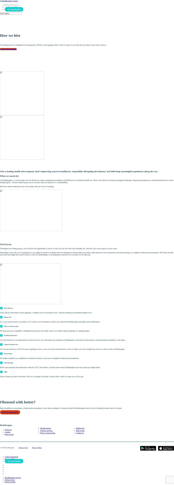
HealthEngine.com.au (13, 478)
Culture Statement (11, 457)
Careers (7, 432)
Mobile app (80, 428)
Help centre (80, 431)
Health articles (45, 428)
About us (8, 430)
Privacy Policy (37, 448)
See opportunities (14, 9)
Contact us (80, 433)
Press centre (9, 434)
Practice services (46, 431)
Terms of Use (23, 448)
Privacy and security (47, 433)
